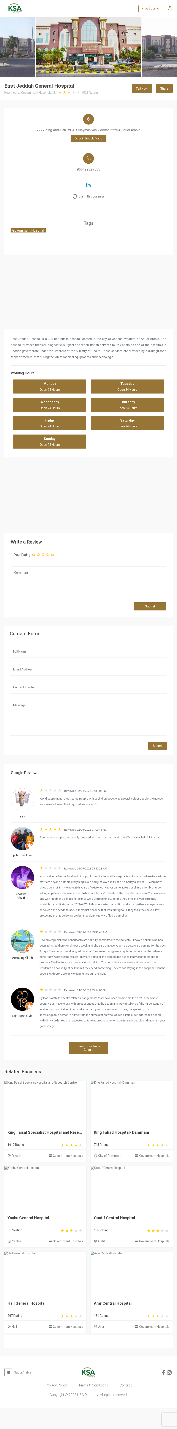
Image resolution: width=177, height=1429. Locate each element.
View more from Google (88, 1048)
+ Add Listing (150, 8)
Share (164, 88)
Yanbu (16, 1241)
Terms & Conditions (93, 1385)
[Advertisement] (88, 494)
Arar (101, 1326)
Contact (126, 1385)
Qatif (101, 1241)
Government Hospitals (68, 1155)
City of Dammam (110, 1155)
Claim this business (92, 196)
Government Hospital (28, 230)
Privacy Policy (56, 1385)
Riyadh (16, 1155)
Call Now (142, 88)
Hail (14, 1326)
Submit (150, 606)
